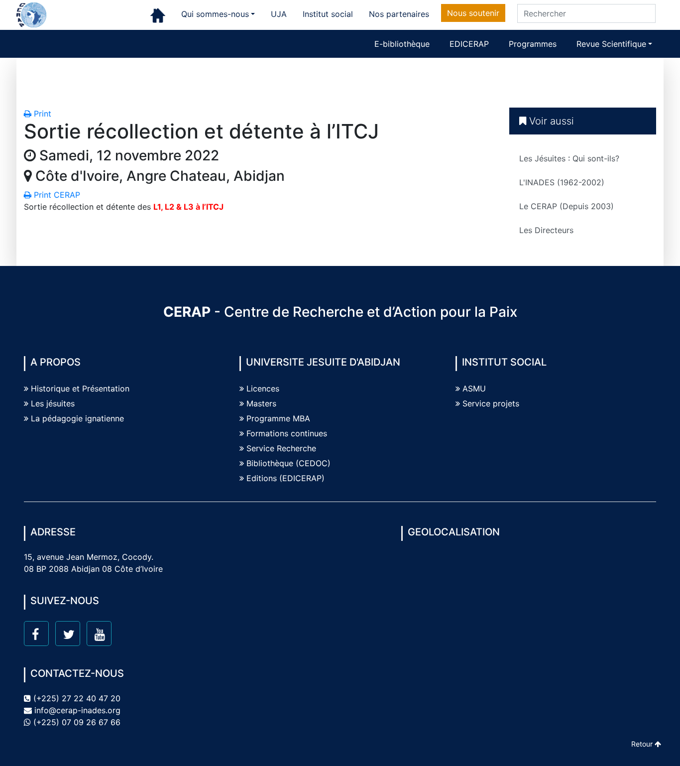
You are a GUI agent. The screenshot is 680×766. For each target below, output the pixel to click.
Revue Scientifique (611, 44)
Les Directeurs (546, 230)
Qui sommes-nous (215, 14)
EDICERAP (469, 44)
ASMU (474, 388)
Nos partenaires (399, 14)
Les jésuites (53, 403)
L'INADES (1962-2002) (561, 182)
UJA (279, 14)
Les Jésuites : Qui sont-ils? (569, 158)
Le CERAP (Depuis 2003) (566, 206)
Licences (262, 388)
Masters (261, 403)
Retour (643, 744)
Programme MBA (278, 418)
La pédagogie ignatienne (77, 418)
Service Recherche (281, 448)
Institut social (328, 14)
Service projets (490, 403)
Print (41, 114)
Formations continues (286, 433)
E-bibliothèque (402, 44)
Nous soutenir (473, 13)
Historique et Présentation (80, 388)
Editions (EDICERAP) (285, 478)
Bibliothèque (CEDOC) (288, 463)
